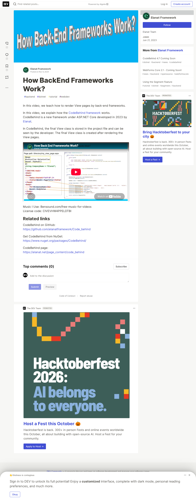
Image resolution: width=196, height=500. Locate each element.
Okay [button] (15, 494)
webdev (65, 96)
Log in (164, 4)
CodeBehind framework (85, 113)
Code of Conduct (67, 296)
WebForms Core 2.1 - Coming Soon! (165, 72)
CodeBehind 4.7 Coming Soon (161, 60)
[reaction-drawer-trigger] (7, 44)
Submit (35, 286)
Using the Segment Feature (161, 83)
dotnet (41, 96)
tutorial (52, 96)
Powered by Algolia (97, 4)
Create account (181, 4)
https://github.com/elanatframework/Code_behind (57, 229)
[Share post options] (7, 88)
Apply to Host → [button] (35, 446)
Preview (50, 286)
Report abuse (86, 296)
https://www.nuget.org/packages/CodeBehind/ (54, 240)
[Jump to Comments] (6, 56)
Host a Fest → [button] (152, 159)
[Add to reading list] (6, 67)
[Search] (15, 4)
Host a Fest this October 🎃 (52, 423)
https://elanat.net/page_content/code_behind (53, 252)
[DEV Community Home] (5, 4)
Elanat (27, 121)
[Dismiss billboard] (189, 475)
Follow (167, 25)
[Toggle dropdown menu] (134, 308)
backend (29, 96)
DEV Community (54, 471)
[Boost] (6, 77)
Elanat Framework (40, 68)
